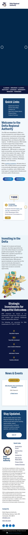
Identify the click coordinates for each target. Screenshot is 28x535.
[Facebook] (3, 525)
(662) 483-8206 (6, 520)
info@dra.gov (6, 517)
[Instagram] (10, 525)
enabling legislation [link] (10, 163)
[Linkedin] (7, 525)
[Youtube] (13, 525)
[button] (24, 4)
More (8, 217)
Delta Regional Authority (14, 4)
